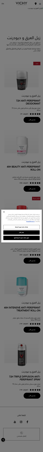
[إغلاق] (4, 212)
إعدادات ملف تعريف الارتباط (21, 227)
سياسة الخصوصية (30, 221)
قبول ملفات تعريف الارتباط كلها (21, 238)
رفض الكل (21, 232)
